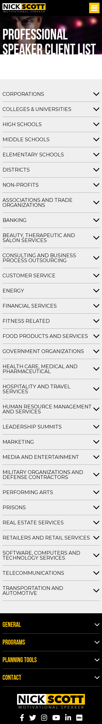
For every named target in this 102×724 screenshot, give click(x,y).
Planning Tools (19, 660)
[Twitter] (32, 718)
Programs (13, 642)
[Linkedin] (68, 718)
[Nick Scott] (24, 8)
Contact (11, 678)
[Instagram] (44, 718)
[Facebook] (22, 718)
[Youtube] (56, 718)
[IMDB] (79, 718)
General (11, 625)
